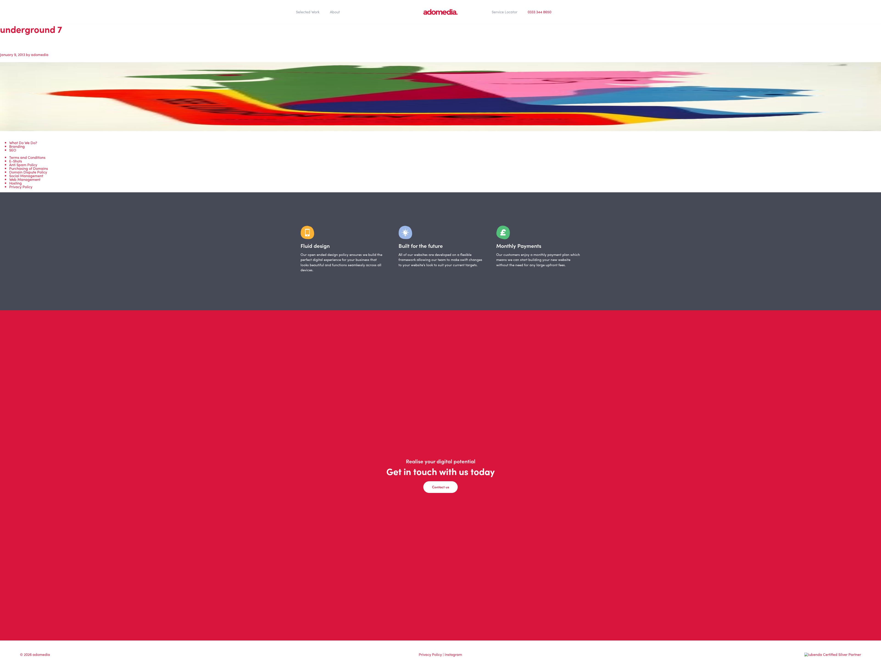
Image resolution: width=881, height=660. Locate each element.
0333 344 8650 (539, 11)
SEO (12, 150)
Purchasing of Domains (28, 168)
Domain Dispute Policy (28, 172)
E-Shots (15, 161)
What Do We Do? (23, 142)
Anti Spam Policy (23, 164)
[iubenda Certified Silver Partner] (832, 654)
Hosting (15, 183)
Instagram (453, 654)
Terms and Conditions (27, 157)
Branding (17, 146)
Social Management (26, 175)
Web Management (24, 179)
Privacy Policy (20, 186)
